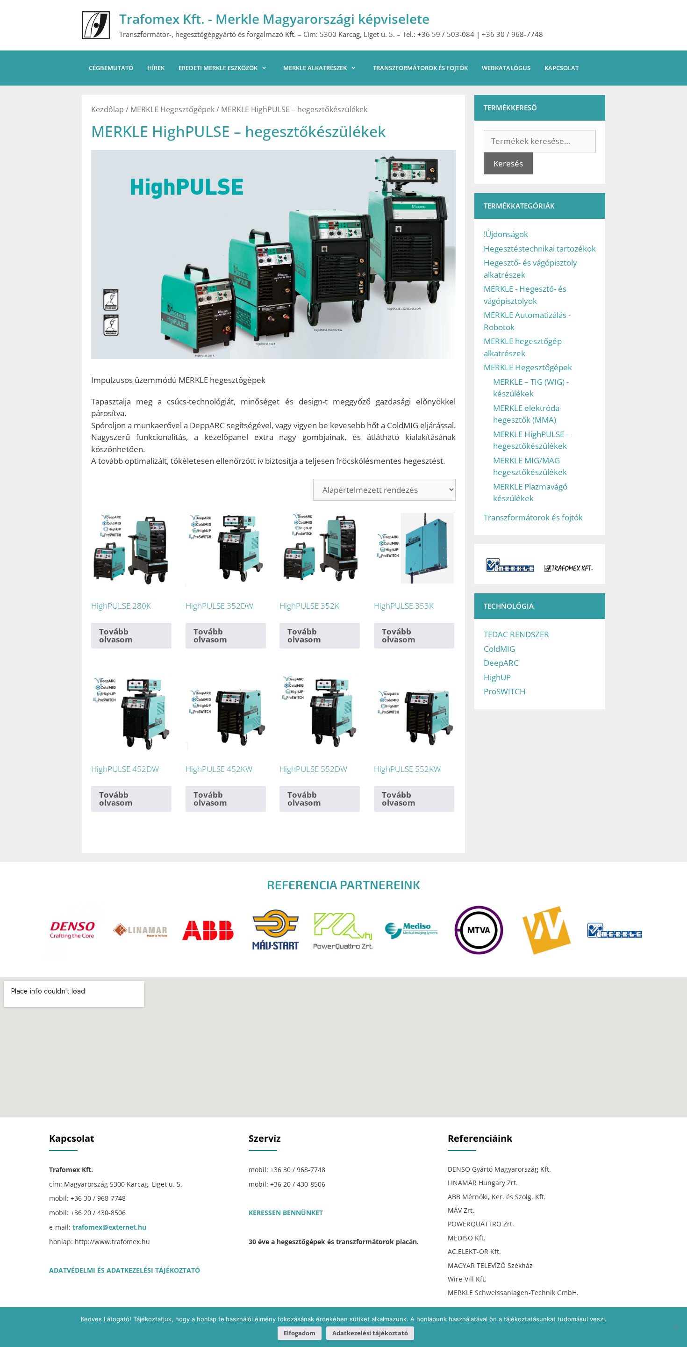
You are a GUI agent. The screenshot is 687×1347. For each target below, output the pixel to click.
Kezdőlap (107, 109)
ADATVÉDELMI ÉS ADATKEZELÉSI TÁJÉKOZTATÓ (124, 1270)
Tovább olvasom (116, 635)
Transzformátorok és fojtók (420, 68)
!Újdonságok (506, 234)
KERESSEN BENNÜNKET (286, 1212)
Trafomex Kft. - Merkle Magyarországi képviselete (274, 19)
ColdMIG (499, 648)
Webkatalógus (506, 68)
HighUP (497, 677)
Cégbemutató (111, 68)
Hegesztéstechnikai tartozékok (540, 248)
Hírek (156, 68)
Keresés (508, 163)
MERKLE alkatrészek (315, 68)
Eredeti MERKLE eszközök (218, 68)
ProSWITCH (505, 691)
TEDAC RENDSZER (516, 634)
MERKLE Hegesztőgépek (172, 109)
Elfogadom (299, 1333)
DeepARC (501, 662)
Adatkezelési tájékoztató (370, 1333)
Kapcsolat (561, 68)
